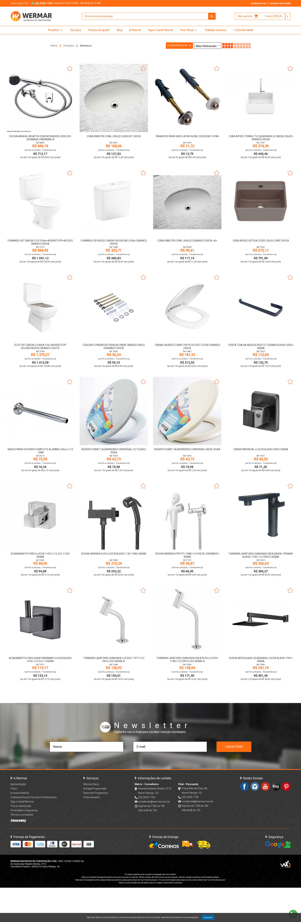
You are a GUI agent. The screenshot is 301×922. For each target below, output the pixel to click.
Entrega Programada (94, 788)
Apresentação (18, 784)
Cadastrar (234, 746)
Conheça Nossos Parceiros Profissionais (33, 797)
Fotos (13, 788)
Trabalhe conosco (215, 30)
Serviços (75, 30)
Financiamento (91, 797)
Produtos (55, 30)
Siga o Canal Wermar (160, 30)
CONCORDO (207, 917)
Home (53, 45)
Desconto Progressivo (95, 793)
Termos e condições (21, 814)
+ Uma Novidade (243, 30)
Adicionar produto (40, 127)
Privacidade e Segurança (24, 810)
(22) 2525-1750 (146, 797)
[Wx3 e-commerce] (285, 863)
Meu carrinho (248, 16)
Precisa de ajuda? (99, 30)
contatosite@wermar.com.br (154, 801)
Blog (119, 30)
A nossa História (19, 793)
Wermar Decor (91, 784)
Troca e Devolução (20, 806)
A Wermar (135, 30)
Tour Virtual (189, 30)
